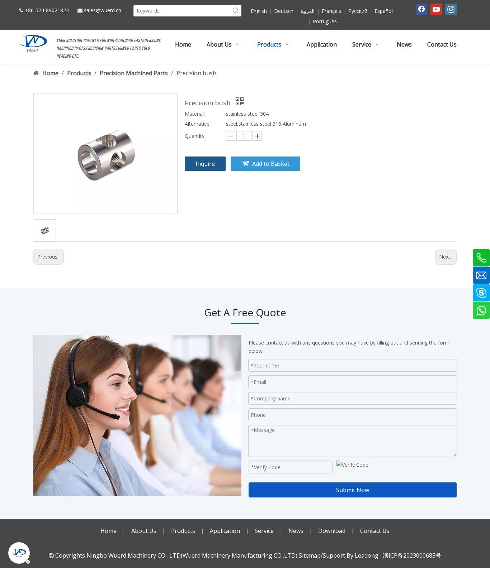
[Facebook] (421, 9)
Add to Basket (270, 164)
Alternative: (198, 123)
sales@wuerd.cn (102, 10)
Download (331, 531)
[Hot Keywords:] (235, 10)
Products (183, 531)
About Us (143, 531)
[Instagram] (451, 9)
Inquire (205, 164)
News (295, 531)
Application (225, 531)
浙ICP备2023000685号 (412, 555)
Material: (195, 113)
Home (108, 531)
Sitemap (310, 555)
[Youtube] (436, 9)
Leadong (366, 555)
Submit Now (352, 490)
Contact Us (375, 531)
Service (264, 531)
